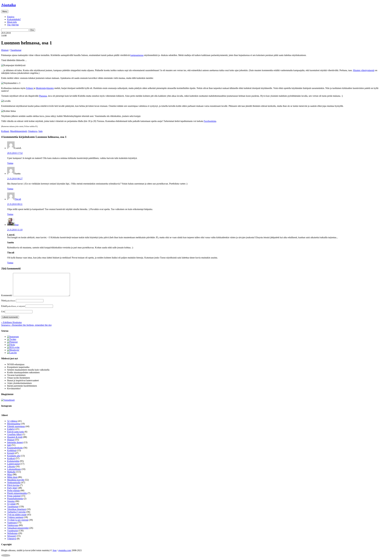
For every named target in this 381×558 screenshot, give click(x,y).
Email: (13, 306)
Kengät (10, 453)
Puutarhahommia (15, 498)
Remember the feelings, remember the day (26, 325)
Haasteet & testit (14, 437)
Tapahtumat (15, 50)
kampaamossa (136, 55)
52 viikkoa (12, 421)
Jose (17, 224)
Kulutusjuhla (13, 461)
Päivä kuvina (13, 485)
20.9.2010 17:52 (15, 153)
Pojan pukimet (14, 496)
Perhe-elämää (13, 490)
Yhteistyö (11, 538)
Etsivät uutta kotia (15, 431)
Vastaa (10, 163)
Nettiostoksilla (14, 482)
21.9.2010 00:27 (15, 178)
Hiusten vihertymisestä (363, 70)
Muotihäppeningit (18, 131)
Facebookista (210, 121)
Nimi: (8, 300)
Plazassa (43, 96)
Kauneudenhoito (15, 447)
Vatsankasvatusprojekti (18, 528)
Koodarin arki (13, 455)
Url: (3, 311)
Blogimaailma (13, 423)
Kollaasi (5, 131)
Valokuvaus (12, 525)
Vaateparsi (12, 522)
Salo (40, 131)
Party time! (12, 488)
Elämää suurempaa (16, 426)
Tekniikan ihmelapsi (16, 509)
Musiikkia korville (15, 480)
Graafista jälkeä (14, 434)
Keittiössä (11, 450)
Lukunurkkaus (14, 469)
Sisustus (11, 501)
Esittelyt (11, 429)
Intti (9, 445)
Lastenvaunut (13, 463)
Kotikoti (11, 458)
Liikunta (11, 466)
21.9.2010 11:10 (14, 229)
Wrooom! (11, 536)
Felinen (29, 88)
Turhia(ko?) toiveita (16, 512)
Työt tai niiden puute (16, 514)
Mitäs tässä (12, 477)
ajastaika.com (64, 550)
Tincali (18, 199)
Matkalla (11, 472)
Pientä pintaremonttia (17, 493)
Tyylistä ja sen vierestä (17, 520)
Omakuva (32, 131)
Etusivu (10, 16)
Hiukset (4, 50)
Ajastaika (8, 5)
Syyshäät (11, 504)
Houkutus (11, 322)
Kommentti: (6, 295)
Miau (9, 474)
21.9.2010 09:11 (14, 204)
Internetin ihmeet (15, 442)
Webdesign (12, 533)
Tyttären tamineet (15, 517)
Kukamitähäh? (14, 19)
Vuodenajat (12, 530)
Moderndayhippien (45, 88)
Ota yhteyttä (13, 24)
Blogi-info (12, 22)
